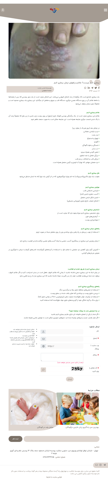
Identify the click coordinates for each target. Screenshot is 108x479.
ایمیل (95, 338)
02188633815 (48, 457)
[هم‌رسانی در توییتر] (96, 88)
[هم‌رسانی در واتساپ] (85, 88)
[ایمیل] (96, 465)
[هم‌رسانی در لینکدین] (89, 88)
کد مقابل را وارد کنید (94, 369)
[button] (96, 411)
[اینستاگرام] (100, 465)
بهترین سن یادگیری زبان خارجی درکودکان (82, 427)
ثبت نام (15, 438)
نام (98, 330)
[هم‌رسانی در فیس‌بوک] (98, 88)
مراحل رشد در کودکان (45, 427)
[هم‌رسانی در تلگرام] (92, 88)
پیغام (95, 354)
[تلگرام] (104, 465)
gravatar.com (29, 340)
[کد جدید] (43, 369)
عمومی (44, 90)
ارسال (70, 379)
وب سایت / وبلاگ (94, 347)
